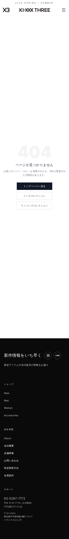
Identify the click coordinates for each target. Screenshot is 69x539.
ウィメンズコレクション (34, 205)
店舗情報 (9, 453)
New (6, 393)
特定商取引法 (11, 467)
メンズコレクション (34, 195)
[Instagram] (48, 355)
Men (6, 400)
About (7, 438)
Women (8, 407)
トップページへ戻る (34, 186)
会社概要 (9, 445)
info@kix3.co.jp (13, 506)
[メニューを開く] (63, 10)
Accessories (11, 415)
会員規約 (9, 475)
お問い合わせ (11, 460)
